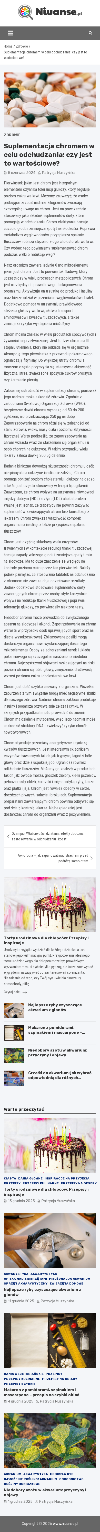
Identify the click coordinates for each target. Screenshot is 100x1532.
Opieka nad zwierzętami (25, 1278)
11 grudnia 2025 (21, 1301)
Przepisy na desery (79, 1183)
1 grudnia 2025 (20, 1501)
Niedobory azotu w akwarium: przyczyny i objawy (57, 1053)
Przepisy (12, 1183)
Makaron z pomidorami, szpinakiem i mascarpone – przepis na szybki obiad (55, 1032)
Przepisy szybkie (19, 1383)
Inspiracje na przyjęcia (67, 1178)
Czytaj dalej (12, 992)
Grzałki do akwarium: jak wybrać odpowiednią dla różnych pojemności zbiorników (60, 1078)
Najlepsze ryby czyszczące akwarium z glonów (55, 1007)
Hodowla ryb (62, 1474)
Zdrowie (12, 135)
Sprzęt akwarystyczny (25, 1283)
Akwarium (12, 1474)
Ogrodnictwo (71, 1479)
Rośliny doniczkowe (22, 1484)
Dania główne (30, 1178)
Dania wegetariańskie (24, 1374)
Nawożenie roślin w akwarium (30, 1479)
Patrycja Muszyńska (58, 173)
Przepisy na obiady (59, 1379)
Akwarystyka (16, 1274)
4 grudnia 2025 (20, 1401)
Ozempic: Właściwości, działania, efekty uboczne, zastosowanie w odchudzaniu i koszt (48, 836)
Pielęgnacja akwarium (69, 1278)
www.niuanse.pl (65, 1524)
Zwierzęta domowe (66, 1283)
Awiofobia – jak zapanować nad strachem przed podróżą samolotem (53, 858)
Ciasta (10, 1178)
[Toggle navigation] (10, 33)
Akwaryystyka (44, 1274)
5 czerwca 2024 (21, 173)
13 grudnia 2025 (21, 1201)
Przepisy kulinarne (41, 1183)
